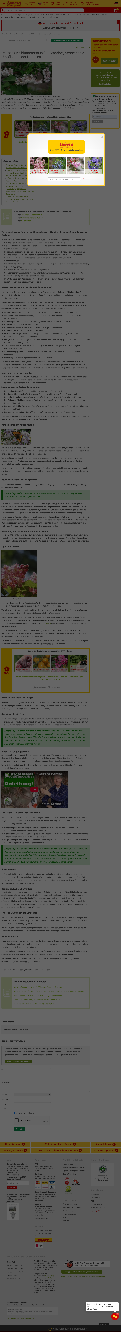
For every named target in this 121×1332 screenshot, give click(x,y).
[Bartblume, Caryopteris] (93, 165)
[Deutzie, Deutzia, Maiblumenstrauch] (39, 165)
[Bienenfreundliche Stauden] (57, 165)
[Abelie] (75, 165)
